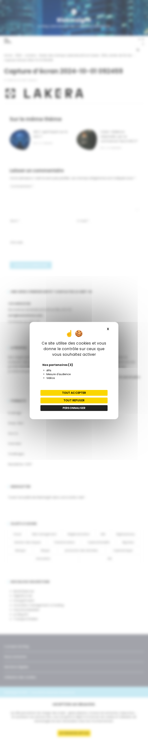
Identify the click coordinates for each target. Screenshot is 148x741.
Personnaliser (74, 408)
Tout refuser (74, 400)
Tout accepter (74, 393)
